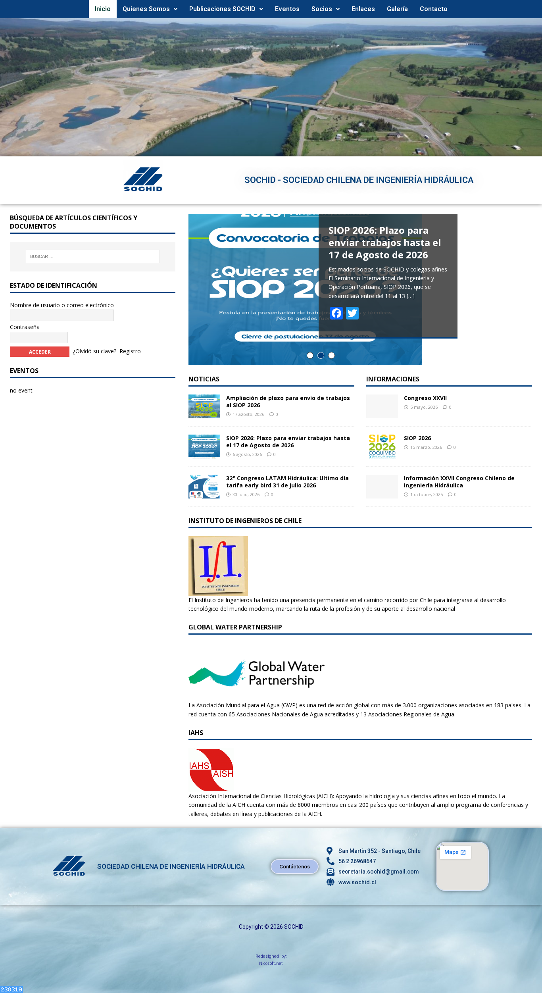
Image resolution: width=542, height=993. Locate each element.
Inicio (103, 9)
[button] (150, 9)
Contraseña (25, 327)
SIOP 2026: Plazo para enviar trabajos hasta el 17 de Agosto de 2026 (288, 441)
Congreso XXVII (425, 398)
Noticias (203, 379)
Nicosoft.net (271, 963)
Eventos (287, 9)
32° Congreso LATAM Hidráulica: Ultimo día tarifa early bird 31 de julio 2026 (287, 481)
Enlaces (363, 9)
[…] (411, 296)
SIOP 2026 (417, 438)
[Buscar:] (92, 256)
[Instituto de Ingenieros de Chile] (218, 591)
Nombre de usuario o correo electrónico (62, 305)
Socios (321, 9)
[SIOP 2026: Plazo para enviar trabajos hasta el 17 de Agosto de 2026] (204, 453)
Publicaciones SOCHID (222, 9)
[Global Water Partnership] (256, 696)
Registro (130, 351)
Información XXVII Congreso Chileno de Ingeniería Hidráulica (459, 481)
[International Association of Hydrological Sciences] (211, 787)
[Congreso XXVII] (382, 413)
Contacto (434, 9)
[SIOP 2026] (382, 453)
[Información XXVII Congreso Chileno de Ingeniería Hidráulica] (382, 493)
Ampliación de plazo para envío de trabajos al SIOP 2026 (288, 401)
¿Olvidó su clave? (94, 351)
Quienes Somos (146, 9)
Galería (397, 9)
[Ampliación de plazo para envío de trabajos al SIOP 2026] (204, 413)
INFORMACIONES (392, 379)
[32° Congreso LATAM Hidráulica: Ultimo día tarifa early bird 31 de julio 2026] (204, 493)
